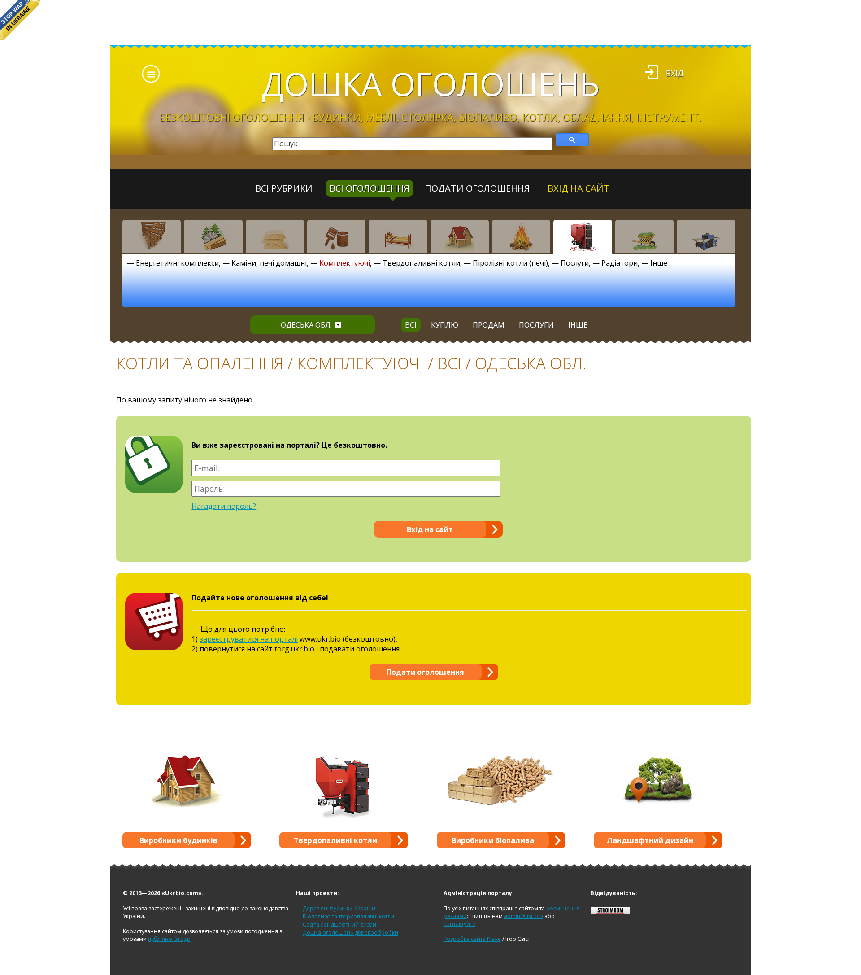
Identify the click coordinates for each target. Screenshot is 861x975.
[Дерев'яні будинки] (459, 236)
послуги (536, 325)
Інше (658, 263)
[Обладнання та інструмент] (706, 236)
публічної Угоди (169, 939)
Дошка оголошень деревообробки (350, 932)
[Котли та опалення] (582, 236)
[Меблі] (398, 236)
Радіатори (619, 263)
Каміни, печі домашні (269, 263)
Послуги (575, 263)
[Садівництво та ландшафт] (644, 236)
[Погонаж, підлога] (275, 236)
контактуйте (459, 923)
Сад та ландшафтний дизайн (341, 924)
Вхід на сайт (578, 188)
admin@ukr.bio (523, 916)
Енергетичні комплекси (177, 263)
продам (488, 325)
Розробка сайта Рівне (472, 939)
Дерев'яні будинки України (339, 908)
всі (411, 325)
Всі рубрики (284, 188)
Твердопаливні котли (421, 263)
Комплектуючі (344, 263)
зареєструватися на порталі (249, 639)
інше (577, 325)
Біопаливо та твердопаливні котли (348, 916)
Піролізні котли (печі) (510, 263)
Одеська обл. (306, 325)
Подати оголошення (477, 188)
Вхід (674, 73)
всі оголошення (369, 188)
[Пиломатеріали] (213, 236)
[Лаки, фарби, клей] (336, 236)
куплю (444, 325)
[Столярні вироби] (151, 236)
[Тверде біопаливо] (521, 236)
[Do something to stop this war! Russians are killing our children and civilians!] (20, 20)
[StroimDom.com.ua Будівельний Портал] (610, 912)
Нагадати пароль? (223, 506)
